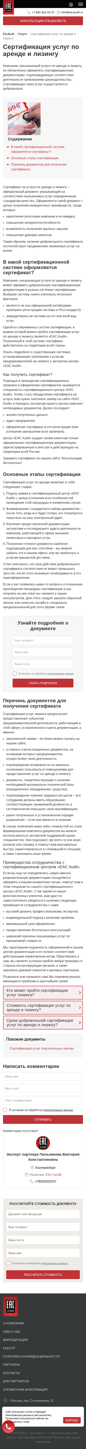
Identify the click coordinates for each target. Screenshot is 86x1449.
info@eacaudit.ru (72, 12)
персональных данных (60, 673)
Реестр (9, 1348)
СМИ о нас (11, 1331)
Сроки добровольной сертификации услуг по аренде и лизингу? (40, 1022)
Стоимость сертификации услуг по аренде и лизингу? (39, 1007)
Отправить (43, 1119)
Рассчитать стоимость (43, 1275)
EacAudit (8, 34)
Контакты (11, 1373)
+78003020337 (45, 1181)
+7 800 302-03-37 (43, 12)
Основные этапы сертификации (34, 158)
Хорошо (71, 1420)
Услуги (22, 34)
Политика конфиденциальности (31, 1356)
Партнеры (11, 1364)
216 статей (53, 1174)
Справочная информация (25, 1389)
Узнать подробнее (43, 683)
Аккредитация (15, 1340)
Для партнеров (16, 1381)
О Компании (13, 1323)
